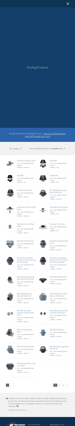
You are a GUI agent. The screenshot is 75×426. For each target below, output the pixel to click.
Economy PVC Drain (57, 224)
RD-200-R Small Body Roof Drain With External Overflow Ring (26, 260)
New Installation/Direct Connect (38, 148)
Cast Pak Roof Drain (24, 190)
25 (55, 385)
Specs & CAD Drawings (54, 133)
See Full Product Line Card (37, 136)
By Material (58, 148)
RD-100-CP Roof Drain (25, 241)
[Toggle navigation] (67, 4)
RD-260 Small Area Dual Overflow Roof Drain (59, 311)
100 (63, 385)
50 (59, 385)
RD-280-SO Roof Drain (25, 346)
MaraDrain (54, 175)
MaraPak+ (53, 161)
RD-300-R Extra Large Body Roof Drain (58, 191)
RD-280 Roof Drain (57, 330)
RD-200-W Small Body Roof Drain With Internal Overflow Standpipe (59, 260)
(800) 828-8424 (54, 424)
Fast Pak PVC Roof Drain (59, 207)
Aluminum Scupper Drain (26, 161)
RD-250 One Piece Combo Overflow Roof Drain (25, 312)
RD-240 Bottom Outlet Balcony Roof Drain (58, 295)
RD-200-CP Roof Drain (58, 277)
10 (51, 385)
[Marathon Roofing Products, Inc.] (14, 4)
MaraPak (20, 175)
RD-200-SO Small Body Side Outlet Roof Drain (25, 278)
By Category (15, 148)
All (67, 385)
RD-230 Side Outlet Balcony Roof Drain (24, 295)
